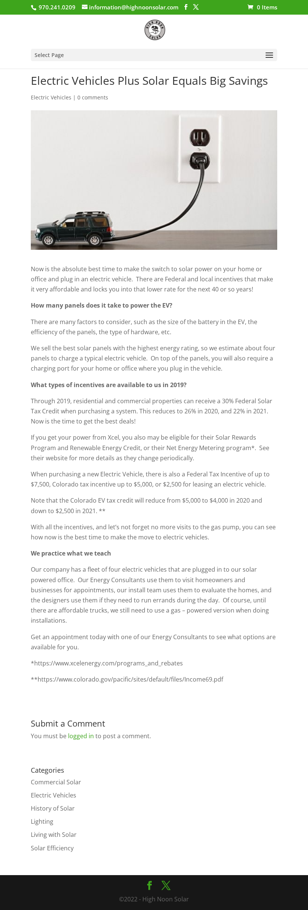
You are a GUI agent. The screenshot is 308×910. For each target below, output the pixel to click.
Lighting (42, 821)
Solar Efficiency (52, 848)
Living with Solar (54, 834)
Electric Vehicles (51, 97)
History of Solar (53, 808)
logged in (81, 736)
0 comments (92, 97)
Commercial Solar (56, 782)
